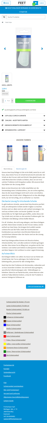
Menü (7, 3)
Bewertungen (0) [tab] (21, 169)
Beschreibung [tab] (8, 169)
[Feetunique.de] (22, 3)
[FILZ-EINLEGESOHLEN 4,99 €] (25, 153)
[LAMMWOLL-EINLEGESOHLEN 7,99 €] (9, 153)
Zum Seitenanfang (35, 286)
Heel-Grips (8, 22)
